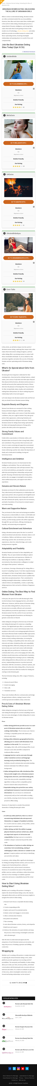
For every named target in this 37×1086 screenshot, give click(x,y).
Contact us (15, 1080)
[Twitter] (14, 1068)
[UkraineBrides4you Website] (7, 1018)
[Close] (2, 2)
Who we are (22, 1080)
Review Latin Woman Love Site (24, 1050)
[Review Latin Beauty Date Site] (7, 1007)
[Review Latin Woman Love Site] (7, 1052)
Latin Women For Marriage (26, 1076)
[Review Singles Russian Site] (7, 1030)
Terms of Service (29, 1078)
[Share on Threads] (22, 983)
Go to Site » (18, 84)
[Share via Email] (26, 983)
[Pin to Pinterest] (19, 983)
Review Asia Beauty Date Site (24, 1038)
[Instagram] (18, 1068)
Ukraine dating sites (23, 31)
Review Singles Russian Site (24, 1027)
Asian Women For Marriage (10, 1078)
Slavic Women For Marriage (10, 1076)
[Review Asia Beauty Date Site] (7, 1041)
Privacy (21, 1078)
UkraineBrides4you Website (23, 1015)
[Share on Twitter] (18, 983)
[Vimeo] (27, 1068)
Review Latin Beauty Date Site (24, 1004)
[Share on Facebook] (16, 983)
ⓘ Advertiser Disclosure (28, 51)
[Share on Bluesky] (24, 983)
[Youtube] (22, 1068)
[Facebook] (9, 1068)
